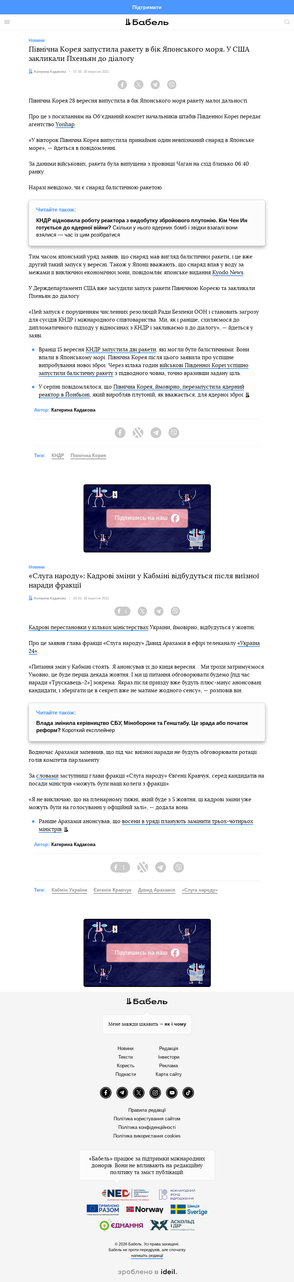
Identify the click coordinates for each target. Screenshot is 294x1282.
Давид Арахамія (156, 890)
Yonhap (65, 124)
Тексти (125, 1057)
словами (47, 776)
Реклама (168, 1065)
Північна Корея (88, 455)
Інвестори (168, 1057)
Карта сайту (169, 1074)
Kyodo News (227, 272)
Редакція (168, 1048)
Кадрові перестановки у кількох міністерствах (88, 627)
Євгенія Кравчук (113, 890)
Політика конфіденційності (147, 1127)
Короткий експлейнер (142, 726)
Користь (125, 1065)
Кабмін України (69, 890)
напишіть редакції (147, 1255)
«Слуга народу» (200, 890)
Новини (125, 1048)
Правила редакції (147, 1110)
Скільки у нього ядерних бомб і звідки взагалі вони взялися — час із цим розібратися (141, 227)
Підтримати (147, 7)
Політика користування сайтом (147, 1118)
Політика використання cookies (147, 1136)
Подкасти (125, 1074)
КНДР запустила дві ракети (121, 349)
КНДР (58, 455)
